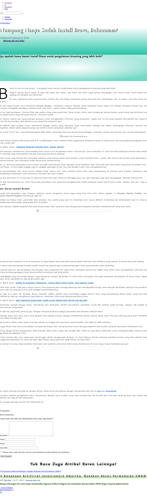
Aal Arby (7, 480)
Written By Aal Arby (13, 40)
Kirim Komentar (6, 456)
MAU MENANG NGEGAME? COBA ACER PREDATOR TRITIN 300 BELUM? (52, 300)
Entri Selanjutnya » (7, 490)
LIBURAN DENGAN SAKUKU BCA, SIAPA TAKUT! (40, 147)
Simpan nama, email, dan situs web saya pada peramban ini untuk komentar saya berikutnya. (36, 452)
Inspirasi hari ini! (33, 480)
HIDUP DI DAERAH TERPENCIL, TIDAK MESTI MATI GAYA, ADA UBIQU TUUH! (55, 283)
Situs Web (3, 448)
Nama (2, 439)
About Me (8, 19)
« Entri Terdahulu (6, 488)
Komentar (4, 435)
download (111, 391)
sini (99, 391)
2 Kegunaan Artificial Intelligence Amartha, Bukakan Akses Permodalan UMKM (73, 475)
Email (2, 444)
